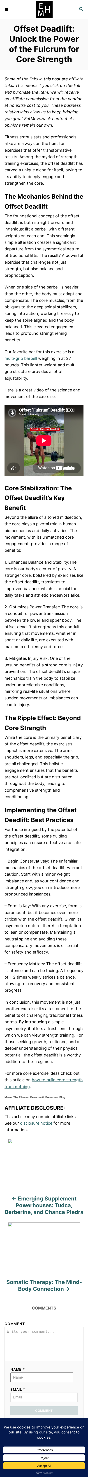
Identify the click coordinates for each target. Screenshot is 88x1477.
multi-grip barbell (21, 358)
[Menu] (7, 9)
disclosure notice (36, 1123)
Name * (17, 1369)
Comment (15, 1324)
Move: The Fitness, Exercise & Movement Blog (35, 1097)
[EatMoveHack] (44, 9)
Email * (17, 1389)
